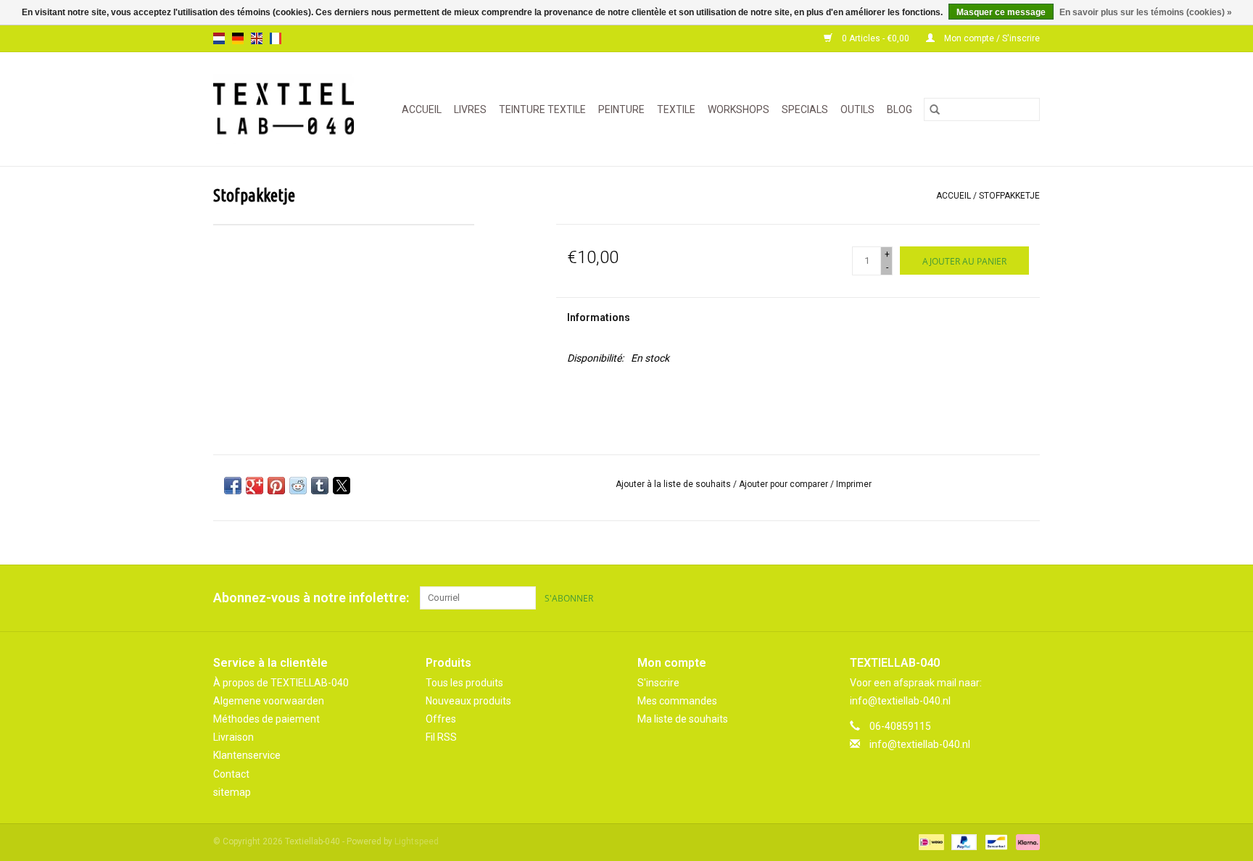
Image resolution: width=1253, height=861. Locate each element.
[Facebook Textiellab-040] (977, 598)
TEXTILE (676, 109)
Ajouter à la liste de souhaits (674, 484)
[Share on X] (341, 485)
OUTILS (857, 109)
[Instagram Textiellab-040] (1028, 598)
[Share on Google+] (254, 485)
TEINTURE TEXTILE (542, 109)
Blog (899, 109)
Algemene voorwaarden (268, 701)
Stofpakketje (1009, 196)
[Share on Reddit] (298, 485)
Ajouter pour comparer (784, 484)
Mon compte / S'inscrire (991, 38)
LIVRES (470, 109)
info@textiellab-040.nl (919, 744)
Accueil (422, 109)
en (256, 38)
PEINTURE (621, 109)
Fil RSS (441, 737)
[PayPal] (962, 841)
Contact (231, 774)
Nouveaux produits (468, 701)
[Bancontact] (995, 841)
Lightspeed (416, 841)
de (238, 38)
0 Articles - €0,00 (875, 38)
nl (219, 38)
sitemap (232, 792)
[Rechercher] (935, 109)
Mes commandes (677, 701)
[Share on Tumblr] (319, 485)
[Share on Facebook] (232, 485)
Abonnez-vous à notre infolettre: (311, 597)
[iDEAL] (930, 841)
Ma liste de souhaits (682, 719)
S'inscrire (658, 683)
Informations (598, 317)
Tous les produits (464, 683)
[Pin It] (276, 485)
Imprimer (854, 484)
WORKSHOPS (738, 109)
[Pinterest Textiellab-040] (1002, 598)
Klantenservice (247, 755)
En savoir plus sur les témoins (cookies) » (1145, 12)
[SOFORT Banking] (1025, 841)
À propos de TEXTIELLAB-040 (281, 683)
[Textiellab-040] (287, 109)
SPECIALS (805, 109)
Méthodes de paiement (266, 719)
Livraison (233, 737)
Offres (441, 719)
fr (275, 38)
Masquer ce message (1001, 12)
